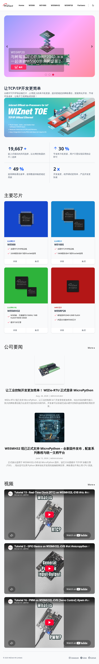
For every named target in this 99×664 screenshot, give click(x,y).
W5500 (32, 5)
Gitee (85, 658)
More (91, 347)
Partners (81, 5)
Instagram (75, 658)
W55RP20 (69, 5)
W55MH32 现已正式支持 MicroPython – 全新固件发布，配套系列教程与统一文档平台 (49, 450)
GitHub (93, 658)
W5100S (42, 5)
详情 (15, 261)
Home (21, 5)
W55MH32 (55, 5)
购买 (20, 67)
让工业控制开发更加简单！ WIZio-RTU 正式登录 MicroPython (49, 390)
